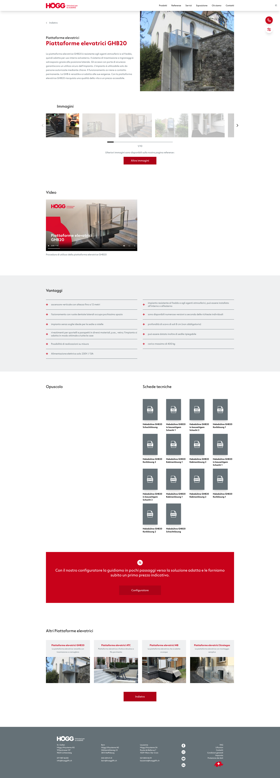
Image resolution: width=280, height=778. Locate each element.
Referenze (176, 5)
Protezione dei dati (215, 758)
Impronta (219, 755)
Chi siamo (216, 5)
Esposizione (201, 5)
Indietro (53, 22)
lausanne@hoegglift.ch (149, 761)
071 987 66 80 (62, 758)
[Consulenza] (269, 20)
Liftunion (219, 747)
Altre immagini (140, 160)
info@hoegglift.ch (64, 761)
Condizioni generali (215, 753)
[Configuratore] (269, 29)
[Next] (237, 125)
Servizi (189, 5)
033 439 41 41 (106, 758)
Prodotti (163, 5)
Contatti (230, 5)
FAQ (221, 745)
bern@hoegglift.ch (109, 761)
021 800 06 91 (146, 758)
